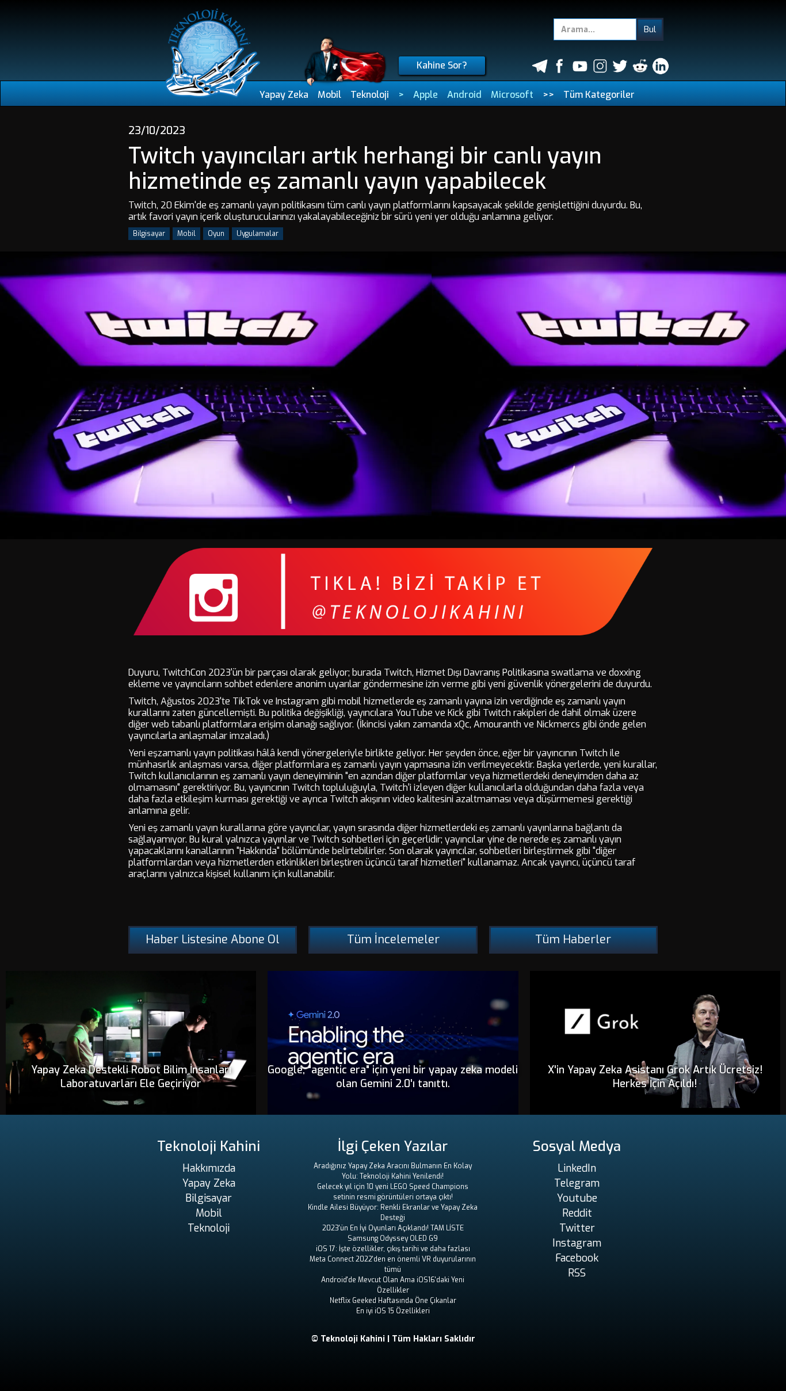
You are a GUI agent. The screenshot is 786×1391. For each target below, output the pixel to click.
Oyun (216, 233)
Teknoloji (369, 95)
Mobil (329, 95)
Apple (425, 95)
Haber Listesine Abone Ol (213, 939)
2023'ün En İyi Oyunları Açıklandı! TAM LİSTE (393, 1228)
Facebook (576, 1258)
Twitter (577, 1228)
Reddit (577, 1213)
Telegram (577, 1183)
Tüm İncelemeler (393, 939)
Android (464, 95)
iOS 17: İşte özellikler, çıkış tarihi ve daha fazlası (393, 1248)
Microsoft (512, 95)
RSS (577, 1273)
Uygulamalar (257, 233)
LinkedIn (577, 1168)
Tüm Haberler (573, 939)
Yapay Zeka (284, 95)
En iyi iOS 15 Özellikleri (393, 1311)
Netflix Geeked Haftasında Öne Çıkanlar (393, 1300)
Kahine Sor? (442, 65)
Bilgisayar (149, 233)
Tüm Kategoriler (599, 95)
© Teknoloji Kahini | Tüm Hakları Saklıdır (393, 1338)
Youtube (577, 1198)
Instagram (576, 1243)
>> (548, 95)
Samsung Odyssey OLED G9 (393, 1238)
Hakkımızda (208, 1168)
